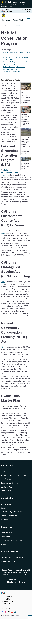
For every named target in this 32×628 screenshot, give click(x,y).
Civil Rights (6, 599)
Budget (4, 471)
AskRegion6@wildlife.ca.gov (16, 582)
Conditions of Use (8, 601)
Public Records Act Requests (12, 541)
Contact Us (6, 608)
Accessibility (8, 597)
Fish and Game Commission (16, 558)
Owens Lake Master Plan (11, 72)
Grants (3, 508)
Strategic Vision (7, 487)
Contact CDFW (6, 533)
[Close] (29, 2)
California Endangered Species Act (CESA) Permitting (15, 63)
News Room (5, 537)
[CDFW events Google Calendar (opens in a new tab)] (23, 9)
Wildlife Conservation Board (16, 561)
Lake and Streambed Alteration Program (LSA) (16, 53)
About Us (28, 9)
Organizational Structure (10, 483)
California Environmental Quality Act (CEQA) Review (15, 58)
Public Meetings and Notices (11, 512)
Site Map (5, 606)
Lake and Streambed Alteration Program (9, 172)
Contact (28, 11)
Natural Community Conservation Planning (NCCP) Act (14, 68)
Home (2, 25)
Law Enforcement (8, 479)
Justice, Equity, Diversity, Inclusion (13, 475)
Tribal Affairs (6, 491)
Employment (6, 504)
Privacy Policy (7, 603)
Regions (4, 544)
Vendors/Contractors (9, 516)
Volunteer (4, 520)
